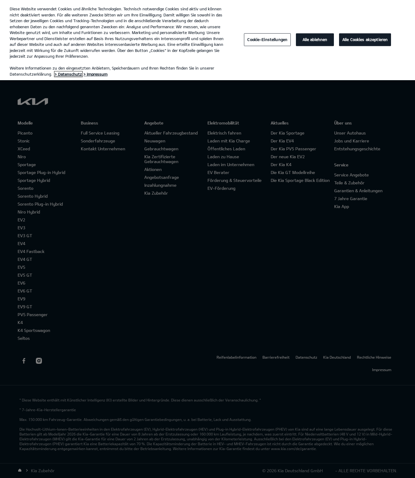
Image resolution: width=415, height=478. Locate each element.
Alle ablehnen (315, 39)
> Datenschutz (68, 74)
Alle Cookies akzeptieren (365, 39)
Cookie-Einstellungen (267, 39)
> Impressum (96, 74)
